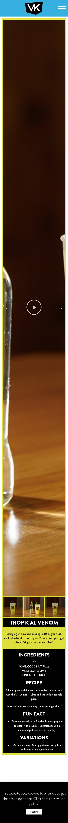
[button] (6, 307)
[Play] (34, 308)
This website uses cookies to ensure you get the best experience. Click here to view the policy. (34, 798)
